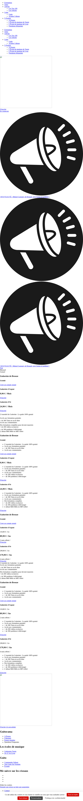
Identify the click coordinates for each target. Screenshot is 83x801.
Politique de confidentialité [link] (55, 798)
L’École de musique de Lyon (18, 24)
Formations (8, 3)
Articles (7, 6)
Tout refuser (23, 798)
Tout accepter (73, 795)
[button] (41, 370)
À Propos (7, 18)
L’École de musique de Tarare (19, 22)
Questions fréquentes (16, 26)
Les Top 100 (13, 8)
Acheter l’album (14, 16)
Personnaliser (36, 798)
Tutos (6, 5)
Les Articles (13, 10)
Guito (6, 12)
